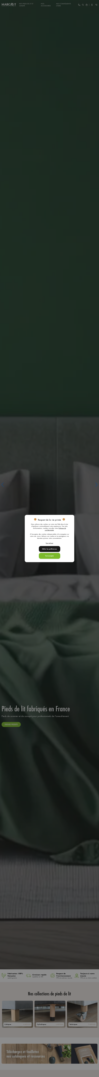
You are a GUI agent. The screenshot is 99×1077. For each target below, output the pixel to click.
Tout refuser (49, 543)
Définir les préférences (49, 549)
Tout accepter (49, 556)
